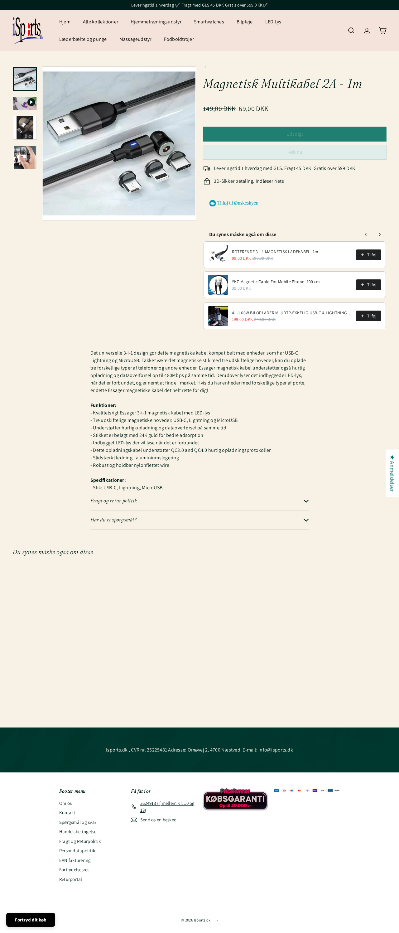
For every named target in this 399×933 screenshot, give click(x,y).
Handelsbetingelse (77, 831)
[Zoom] (119, 143)
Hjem (64, 21)
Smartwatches (209, 21)
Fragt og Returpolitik (80, 841)
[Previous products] (366, 234)
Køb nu (294, 152)
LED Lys (273, 21)
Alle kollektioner (100, 21)
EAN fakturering (75, 860)
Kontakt (67, 812)
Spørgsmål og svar (77, 822)
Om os (65, 803)
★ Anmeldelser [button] (392, 473)
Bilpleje (245, 21)
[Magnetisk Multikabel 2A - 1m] (41, 614)
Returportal (70, 879)
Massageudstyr (135, 39)
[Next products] (380, 234)
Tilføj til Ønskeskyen (237, 202)
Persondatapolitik (77, 850)
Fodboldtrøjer (179, 39)
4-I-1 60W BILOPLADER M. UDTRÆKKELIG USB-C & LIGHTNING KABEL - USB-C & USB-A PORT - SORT (292, 313)
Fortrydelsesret (74, 870)
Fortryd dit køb (30, 920)
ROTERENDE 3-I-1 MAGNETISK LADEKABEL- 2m (275, 251)
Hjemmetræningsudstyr (156, 21)
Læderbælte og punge (83, 39)
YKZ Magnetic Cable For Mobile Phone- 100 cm (276, 281)
